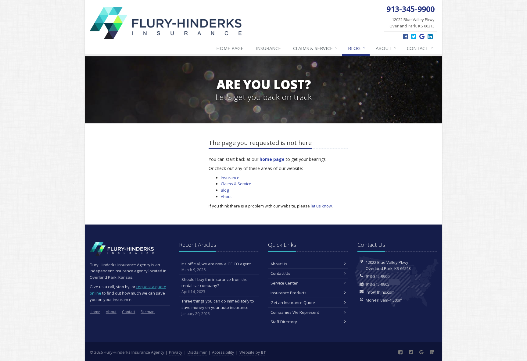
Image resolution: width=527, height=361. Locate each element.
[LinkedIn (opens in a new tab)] (430, 36)
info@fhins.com (380, 292)
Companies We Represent (295, 312)
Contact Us (280, 273)
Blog (356, 48)
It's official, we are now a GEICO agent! (216, 267)
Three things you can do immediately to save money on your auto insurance (217, 307)
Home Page (229, 48)
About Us (279, 264)
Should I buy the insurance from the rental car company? (214, 286)
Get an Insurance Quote (293, 302)
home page (272, 159)
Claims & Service (315, 48)
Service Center (284, 283)
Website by (252, 352)
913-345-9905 (377, 284)
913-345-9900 (377, 276)
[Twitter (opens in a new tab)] (413, 36)
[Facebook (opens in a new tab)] (405, 36)
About (386, 48)
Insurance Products (289, 293)
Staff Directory (284, 321)
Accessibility (223, 352)
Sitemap (148, 311)
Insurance (268, 48)
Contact (420, 48)
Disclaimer (197, 352)
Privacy (175, 352)
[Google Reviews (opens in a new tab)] (422, 36)
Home (95, 311)
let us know (321, 206)
